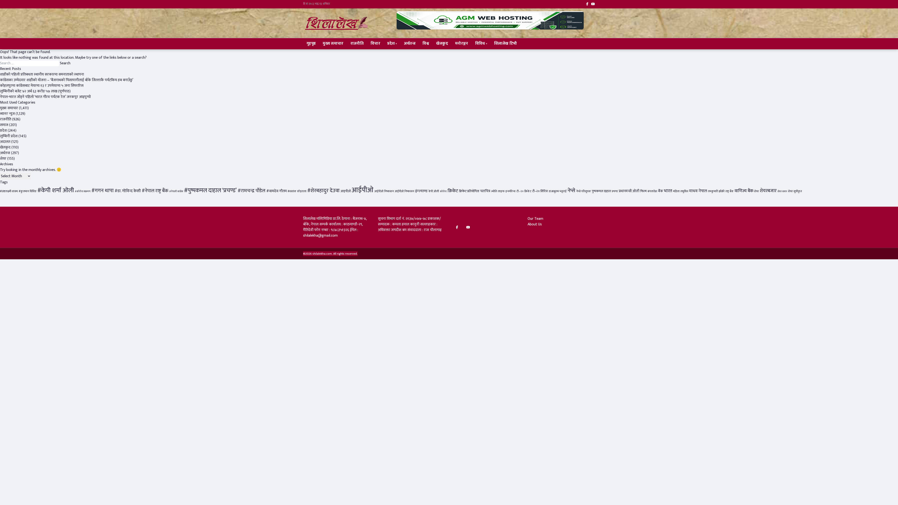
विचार (375, 43)
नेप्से (571, 190)
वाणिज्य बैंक (744, 191)
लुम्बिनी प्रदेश (9, 136)
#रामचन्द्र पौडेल (251, 191)
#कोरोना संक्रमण (83, 191)
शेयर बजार (782, 191)
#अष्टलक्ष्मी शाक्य (9, 191)
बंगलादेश (652, 191)
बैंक (660, 191)
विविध (480, 43)
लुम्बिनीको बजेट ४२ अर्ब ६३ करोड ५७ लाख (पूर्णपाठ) (35, 91)
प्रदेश (391, 43)
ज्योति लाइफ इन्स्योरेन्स (503, 191)
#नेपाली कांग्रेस (176, 191)
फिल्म (643, 191)
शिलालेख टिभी (505, 43)
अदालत (5, 142)
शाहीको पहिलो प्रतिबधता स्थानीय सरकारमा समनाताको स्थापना (42, 74)
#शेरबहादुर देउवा (323, 190)
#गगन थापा (102, 190)
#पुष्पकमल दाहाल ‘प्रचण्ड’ (210, 190)
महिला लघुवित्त (680, 191)
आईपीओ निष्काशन (384, 191)
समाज (4, 125)
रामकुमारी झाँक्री (716, 191)
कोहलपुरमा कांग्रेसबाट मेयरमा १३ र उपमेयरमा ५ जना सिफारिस (41, 86)
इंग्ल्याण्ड (421, 191)
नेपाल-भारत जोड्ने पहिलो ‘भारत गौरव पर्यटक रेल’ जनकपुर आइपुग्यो (45, 97)
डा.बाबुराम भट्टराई (558, 191)
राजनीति (357, 43)
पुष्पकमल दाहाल (601, 191)
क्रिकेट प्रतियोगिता (469, 191)
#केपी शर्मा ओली (55, 190)
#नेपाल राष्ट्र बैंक (155, 191)
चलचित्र (485, 191)
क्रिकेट (453, 191)
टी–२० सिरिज (540, 191)
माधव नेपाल (698, 191)
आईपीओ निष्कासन (404, 191)
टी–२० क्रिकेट (523, 191)
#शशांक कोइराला (297, 191)
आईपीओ (362, 190)
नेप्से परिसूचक (583, 191)
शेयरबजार (768, 191)
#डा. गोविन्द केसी (128, 191)
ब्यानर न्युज (7, 114)
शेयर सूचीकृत (795, 191)
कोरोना (443, 191)
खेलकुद (442, 43)
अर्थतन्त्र (410, 43)
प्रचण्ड (615, 191)
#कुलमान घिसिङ (27, 191)
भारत (668, 191)
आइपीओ (345, 191)
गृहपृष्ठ (311, 43)
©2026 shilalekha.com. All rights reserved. (330, 253)
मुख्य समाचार (333, 43)
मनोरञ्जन (461, 43)
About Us (535, 224)
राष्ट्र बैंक (729, 191)
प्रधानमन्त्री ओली (629, 191)
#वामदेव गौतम (276, 191)
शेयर (3, 158)
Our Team (535, 219)
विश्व (426, 43)
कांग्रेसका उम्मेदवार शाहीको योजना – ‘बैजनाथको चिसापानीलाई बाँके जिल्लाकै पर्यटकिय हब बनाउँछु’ (66, 80)
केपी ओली (433, 191)
